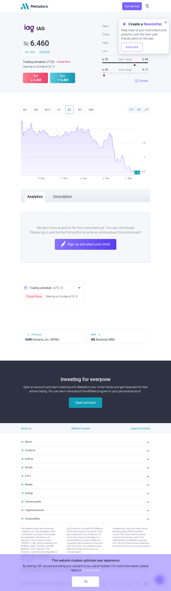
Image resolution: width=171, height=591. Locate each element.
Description (62, 196)
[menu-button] (147, 6)
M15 (48, 109)
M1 (25, 109)
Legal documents (140, 428)
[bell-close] (165, 22)
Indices (29, 458)
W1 (80, 109)
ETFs (28, 476)
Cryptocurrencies (34, 510)
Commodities (32, 518)
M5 (36, 109)
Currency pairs (33, 501)
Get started (132, 6)
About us (26, 428)
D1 (69, 109)
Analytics (35, 196)
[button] (148, 442)
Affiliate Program (81, 428)
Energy (29, 493)
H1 (59, 109)
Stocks (29, 467)
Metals (29, 484)
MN (91, 109)
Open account (85, 403)
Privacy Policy (91, 570)
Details (143, 80)
